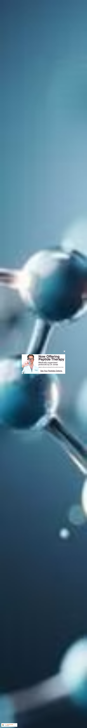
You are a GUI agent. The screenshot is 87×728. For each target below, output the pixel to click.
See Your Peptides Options (51, 371)
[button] (64, 351)
